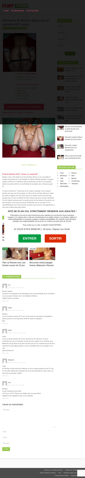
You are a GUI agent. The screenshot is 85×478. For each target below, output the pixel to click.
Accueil (6, 11)
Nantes (74, 173)
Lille (61, 178)
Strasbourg (75, 181)
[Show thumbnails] (28, 165)
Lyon (62, 181)
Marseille (63, 184)
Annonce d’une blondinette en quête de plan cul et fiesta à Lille (73, 129)
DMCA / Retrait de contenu (48, 473)
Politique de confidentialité (73, 470)
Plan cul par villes (31, 12)
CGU (59, 473)
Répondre (5, 301)
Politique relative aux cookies (73, 473)
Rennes (74, 178)
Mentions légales (76, 475)
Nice (73, 176)
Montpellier (64, 186)
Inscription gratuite (17, 11)
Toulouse (74, 184)
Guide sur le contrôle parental (53, 470)
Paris (62, 173)
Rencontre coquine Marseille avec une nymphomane (71, 147)
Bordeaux (63, 176)
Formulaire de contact (61, 475)
